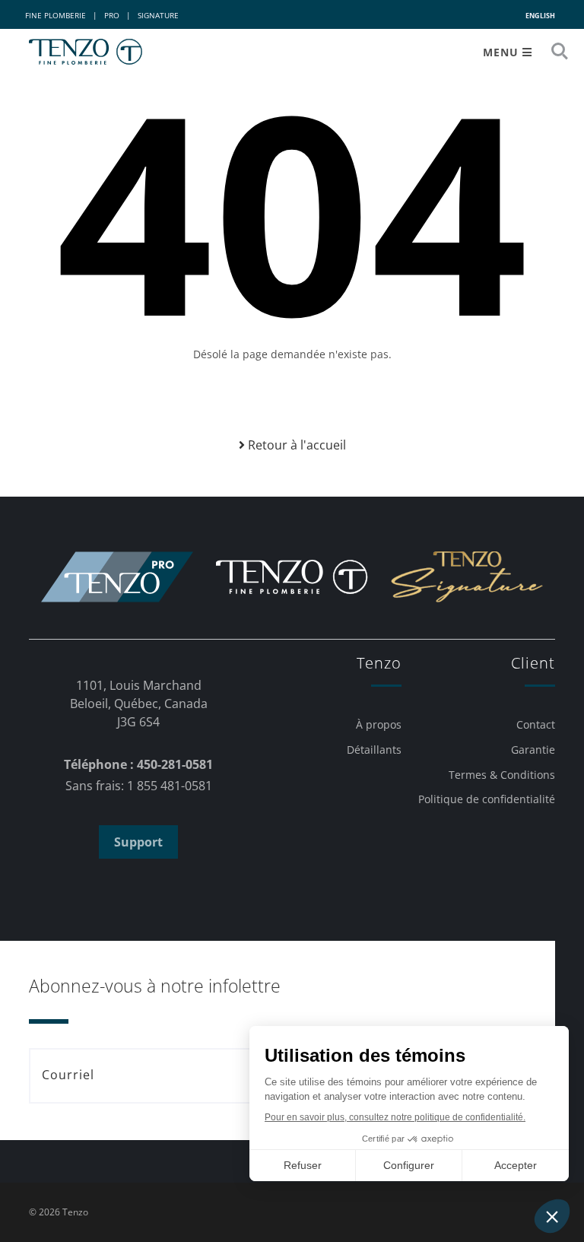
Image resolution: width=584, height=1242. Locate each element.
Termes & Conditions (502, 774)
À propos (379, 724)
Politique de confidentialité (486, 799)
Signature (158, 15)
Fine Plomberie (55, 15)
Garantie (533, 749)
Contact (535, 724)
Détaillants (374, 749)
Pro (111, 15)
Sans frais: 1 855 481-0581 (138, 785)
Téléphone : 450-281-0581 (138, 764)
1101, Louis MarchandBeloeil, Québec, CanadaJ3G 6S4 (139, 703)
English (540, 15)
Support (138, 842)
